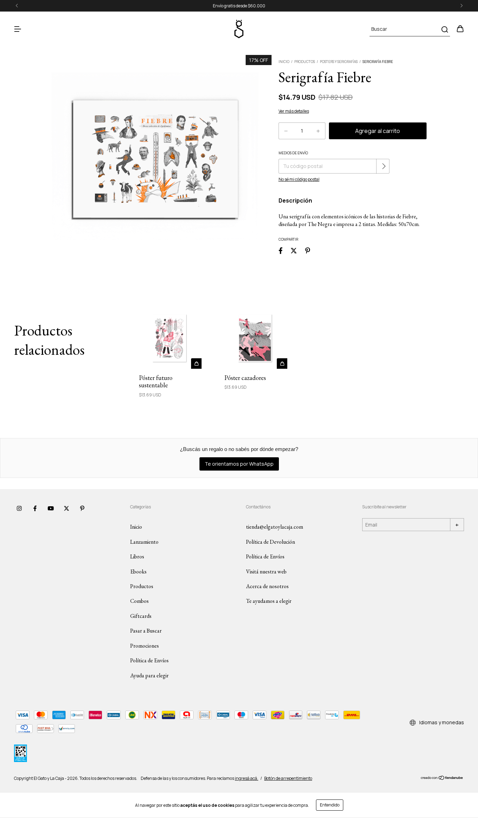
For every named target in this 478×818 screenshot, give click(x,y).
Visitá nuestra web (266, 571)
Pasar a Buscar (146, 630)
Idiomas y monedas (441, 722)
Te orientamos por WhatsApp (239, 463)
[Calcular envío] (383, 166)
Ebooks (138, 571)
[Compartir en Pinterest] (307, 250)
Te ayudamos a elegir (268, 601)
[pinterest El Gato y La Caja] (82, 508)
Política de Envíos (149, 660)
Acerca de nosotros (267, 586)
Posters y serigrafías (339, 61)
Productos (304, 61)
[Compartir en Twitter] (293, 250)
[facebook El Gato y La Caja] (35, 508)
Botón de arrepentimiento (288, 778)
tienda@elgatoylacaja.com (274, 526)
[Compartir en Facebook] (281, 250)
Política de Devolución (270, 541)
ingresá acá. (246, 778)
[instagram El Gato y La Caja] (19, 508)
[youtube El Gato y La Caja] (50, 508)
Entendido (329, 805)
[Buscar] (444, 29)
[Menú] (17, 29)
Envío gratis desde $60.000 (239, 6)
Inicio (284, 61)
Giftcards (141, 616)
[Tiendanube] (442, 779)
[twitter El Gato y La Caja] (66, 508)
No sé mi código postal (299, 179)
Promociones (144, 645)
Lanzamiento (144, 541)
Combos (139, 601)
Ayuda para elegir (149, 675)
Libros (137, 556)
